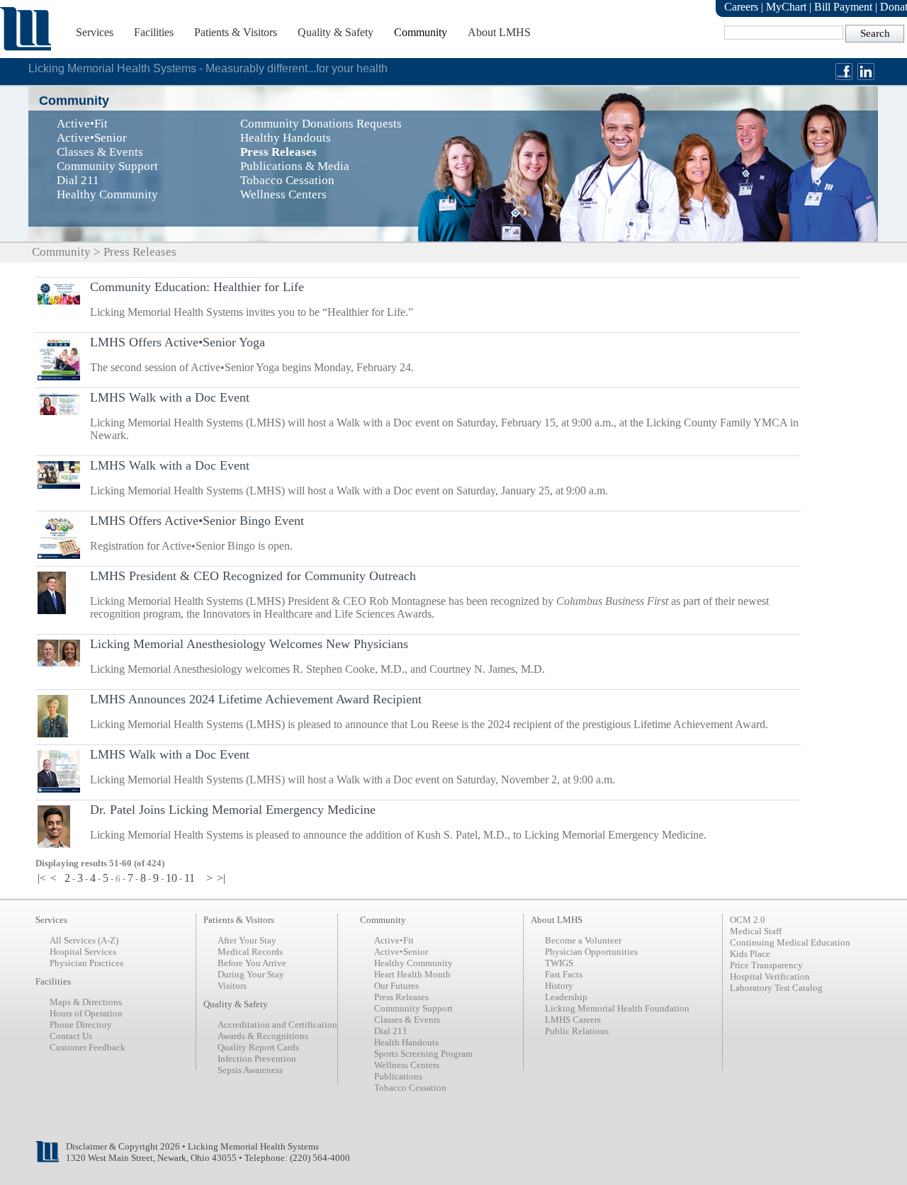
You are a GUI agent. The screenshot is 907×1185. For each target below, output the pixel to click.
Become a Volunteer (583, 940)
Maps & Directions (86, 1002)
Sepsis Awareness (250, 1070)
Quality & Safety (335, 32)
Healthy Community (413, 963)
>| (221, 878)
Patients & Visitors (235, 32)
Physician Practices (86, 963)
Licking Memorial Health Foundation (617, 1008)
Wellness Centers (406, 1065)
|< (42, 878)
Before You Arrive (252, 963)
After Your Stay (247, 940)
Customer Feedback (87, 1047)
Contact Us (71, 1036)
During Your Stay (251, 974)
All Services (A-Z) (84, 940)
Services (94, 32)
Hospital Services (83, 951)
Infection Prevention (257, 1058)
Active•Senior (401, 951)
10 (171, 878)
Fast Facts (563, 974)
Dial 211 (390, 1031)
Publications (398, 1076)
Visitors (232, 985)
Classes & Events (407, 1019)
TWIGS (559, 963)
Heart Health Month (412, 974)
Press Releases (401, 997)
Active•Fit (394, 940)
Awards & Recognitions (263, 1036)
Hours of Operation (86, 1013)
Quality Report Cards (258, 1047)
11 (189, 878)
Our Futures (396, 985)
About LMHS (499, 32)
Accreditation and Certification (277, 1024)
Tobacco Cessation (410, 1087)
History (559, 985)
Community (420, 32)
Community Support (413, 1008)
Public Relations (577, 1031)
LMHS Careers (573, 1019)
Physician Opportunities (591, 951)
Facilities (154, 32)
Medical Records (250, 951)
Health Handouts (406, 1042)
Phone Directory (81, 1024)
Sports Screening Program (423, 1053)
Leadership (566, 997)
